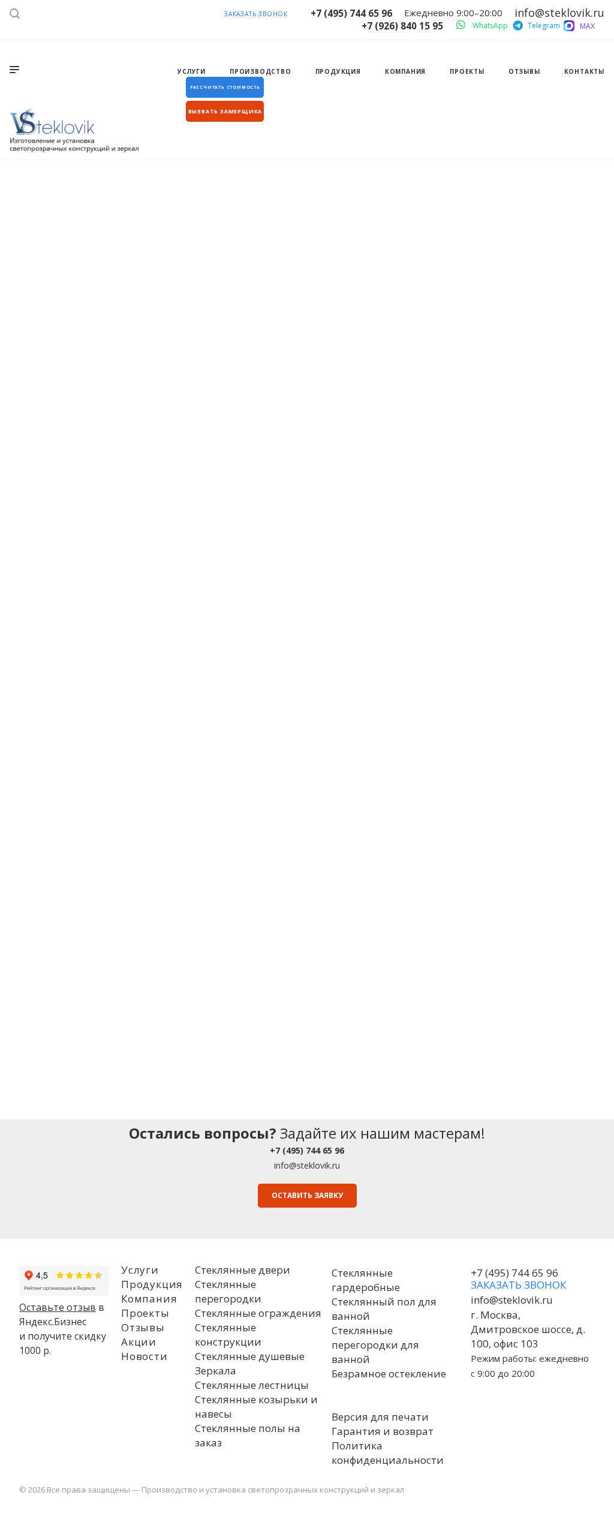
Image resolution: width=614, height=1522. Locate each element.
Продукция (152, 1284)
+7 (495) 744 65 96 (351, 13)
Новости (144, 1356)
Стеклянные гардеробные (366, 1280)
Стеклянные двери (242, 1270)
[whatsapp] (462, 23)
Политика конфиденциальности (388, 1453)
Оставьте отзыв (57, 1307)
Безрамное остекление (389, 1373)
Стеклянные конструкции (228, 1334)
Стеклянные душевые (250, 1356)
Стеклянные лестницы (252, 1385)
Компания (149, 1298)
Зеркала (215, 1370)
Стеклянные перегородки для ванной (375, 1344)
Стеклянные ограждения (258, 1313)
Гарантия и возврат (383, 1431)
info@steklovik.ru (307, 1165)
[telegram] (517, 23)
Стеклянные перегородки (228, 1291)
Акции (138, 1342)
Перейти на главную (307, 478)
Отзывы (143, 1327)
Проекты (145, 1313)
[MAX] (569, 26)
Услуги (140, 1270)
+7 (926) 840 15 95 (402, 26)
